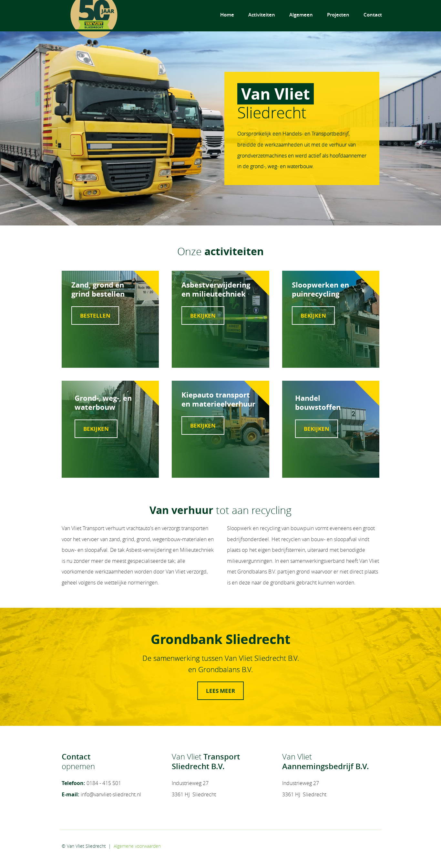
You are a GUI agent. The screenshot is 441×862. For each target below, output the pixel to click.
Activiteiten (261, 14)
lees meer (220, 690)
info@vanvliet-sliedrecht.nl (111, 794)
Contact (373, 14)
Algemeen (301, 14)
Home (227, 14)
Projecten (338, 14)
